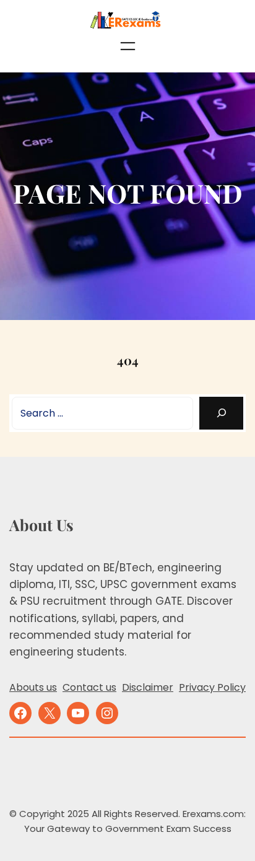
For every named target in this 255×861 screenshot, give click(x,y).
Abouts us (33, 687)
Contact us (89, 687)
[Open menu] (128, 46)
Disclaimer (147, 687)
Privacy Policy (212, 687)
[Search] (221, 413)
